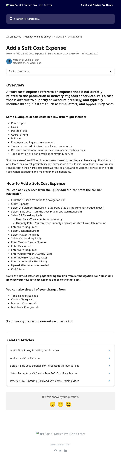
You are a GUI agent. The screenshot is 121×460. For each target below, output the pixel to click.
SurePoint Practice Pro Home (97, 5)
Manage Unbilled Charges (39, 36)
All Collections (13, 36)
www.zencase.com (60, 444)
